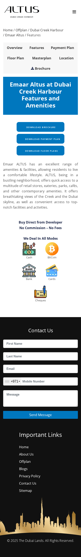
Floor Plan (15, 58)
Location (66, 58)
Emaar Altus (14, 35)
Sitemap (25, 490)
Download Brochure (40, 127)
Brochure (42, 68)
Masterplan (41, 58)
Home (8, 30)
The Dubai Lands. (31, 540)
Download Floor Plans (41, 150)
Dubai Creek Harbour (47, 30)
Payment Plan (62, 47)
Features (36, 47)
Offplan (21, 30)
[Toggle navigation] (74, 11)
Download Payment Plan (42, 139)
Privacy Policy (29, 476)
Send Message (40, 415)
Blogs (23, 469)
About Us (26, 454)
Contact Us (27, 483)
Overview (14, 47)
